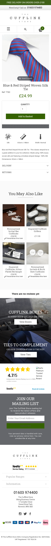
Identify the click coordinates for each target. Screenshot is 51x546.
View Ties (25, 354)
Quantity (25, 104)
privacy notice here (25, 436)
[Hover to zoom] (25, 58)
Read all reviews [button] (38, 389)
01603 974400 (34, 7)
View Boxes (25, 321)
